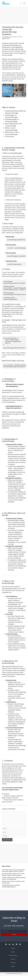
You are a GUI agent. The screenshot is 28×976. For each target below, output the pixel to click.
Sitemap (13, 962)
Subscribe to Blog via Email (14, 919)
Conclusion (9, 136)
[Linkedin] (16, 944)
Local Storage (18, 53)
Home (13, 948)
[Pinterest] (20, 944)
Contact (13, 959)
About (13, 952)
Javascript (6, 794)
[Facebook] (6, 944)
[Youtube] (13, 944)
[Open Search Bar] (20, 3)
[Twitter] (9, 944)
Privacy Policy (13, 955)
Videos (13, 966)
